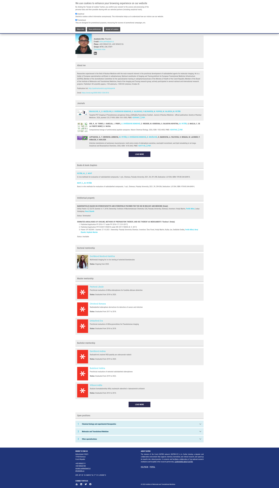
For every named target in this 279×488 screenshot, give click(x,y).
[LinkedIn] (95, 53)
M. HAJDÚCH (167, 111)
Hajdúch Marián (92, 232)
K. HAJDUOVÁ (137, 111)
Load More (139, 154)
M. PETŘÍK (177, 111)
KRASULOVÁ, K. (95, 111)
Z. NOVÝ (89, 173)
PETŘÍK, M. (81, 173)
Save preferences (95, 29)
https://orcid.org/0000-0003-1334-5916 (95, 93)
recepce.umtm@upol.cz (83, 468)
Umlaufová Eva (96, 320)
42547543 (173, 130)
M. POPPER (158, 111)
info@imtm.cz (79, 471)
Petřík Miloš (190, 209)
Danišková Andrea (98, 351)
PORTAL (152, 467)
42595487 (135, 118)
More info (80, 29)
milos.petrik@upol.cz (106, 42)
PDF (143, 118)
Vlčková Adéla (96, 385)
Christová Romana (98, 303)
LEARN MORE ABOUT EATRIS (183, 462)
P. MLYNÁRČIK (148, 111)
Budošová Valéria (97, 368)
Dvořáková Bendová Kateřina (102, 256)
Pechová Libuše (97, 286)
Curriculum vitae (99, 49)
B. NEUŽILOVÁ (106, 111)
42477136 (141, 146)
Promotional (81, 20)
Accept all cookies (112, 29)
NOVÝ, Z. (80, 183)
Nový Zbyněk (89, 211)
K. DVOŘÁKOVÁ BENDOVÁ (121, 111)
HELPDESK (144, 467)
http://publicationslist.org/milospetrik (102, 88)
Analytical (80, 14)
